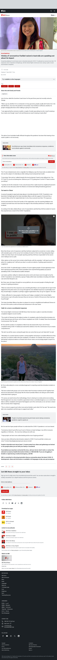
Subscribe (51, 161)
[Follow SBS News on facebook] (3, 503)
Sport (3, 593)
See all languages (5, 613)
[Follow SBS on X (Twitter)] (14, 636)
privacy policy (26, 167)
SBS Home (4, 575)
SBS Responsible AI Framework (35, 646)
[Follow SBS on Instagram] (10, 636)
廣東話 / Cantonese (6, 607)
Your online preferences (6, 648)
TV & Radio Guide (5, 587)
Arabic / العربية (5, 603)
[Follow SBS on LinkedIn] (18, 636)
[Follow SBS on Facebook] (3, 636)
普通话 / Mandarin (6, 605)
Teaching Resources (6, 595)
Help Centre (6, 623)
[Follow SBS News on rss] (18, 503)
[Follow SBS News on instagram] (9, 503)
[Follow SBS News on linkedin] (21, 503)
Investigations (5, 53)
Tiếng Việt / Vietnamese (7, 609)
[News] (5, 15)
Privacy (3, 646)
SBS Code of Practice (33, 644)
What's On (4, 585)
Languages (4, 583)
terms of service (19, 167)
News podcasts (15, 550)
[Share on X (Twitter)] (9, 466)
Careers (30, 648)
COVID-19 (11, 86)
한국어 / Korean (5, 611)
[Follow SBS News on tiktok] (15, 503)
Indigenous (4, 591)
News (3, 579)
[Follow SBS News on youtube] (12, 503)
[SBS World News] (7, 558)
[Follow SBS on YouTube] (7, 636)
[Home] (3, 11)
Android (9, 513)
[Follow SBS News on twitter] (6, 503)
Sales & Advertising (5, 650)
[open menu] (54, 11)
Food (3, 589)
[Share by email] (12, 466)
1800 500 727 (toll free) (9, 621)
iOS (6, 513)
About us (30, 650)
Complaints (31, 643)
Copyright (3, 643)
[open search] (51, 11)
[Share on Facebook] (6, 466)
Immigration (4, 86)
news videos (11, 568)
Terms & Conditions (5, 644)
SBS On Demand (5, 577)
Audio (3, 581)
